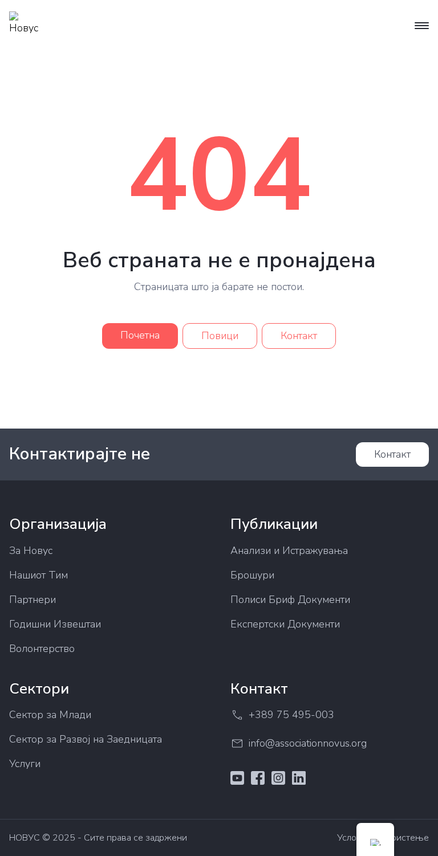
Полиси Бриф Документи (290, 599)
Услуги (24, 764)
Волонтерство (42, 648)
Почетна (140, 335)
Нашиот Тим (38, 575)
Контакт (299, 336)
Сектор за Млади (50, 715)
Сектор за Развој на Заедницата (85, 739)
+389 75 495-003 (291, 715)
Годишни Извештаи (55, 624)
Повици (219, 336)
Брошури (252, 575)
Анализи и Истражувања (289, 550)
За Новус (30, 550)
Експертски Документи (285, 624)
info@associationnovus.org (308, 743)
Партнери (32, 599)
